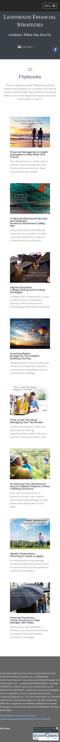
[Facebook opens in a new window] (55, 51)
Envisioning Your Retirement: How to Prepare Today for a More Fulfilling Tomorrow (30, 486)
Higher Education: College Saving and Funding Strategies (27, 290)
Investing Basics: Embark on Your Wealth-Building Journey (25, 356)
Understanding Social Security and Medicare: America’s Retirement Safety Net (28, 222)
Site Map (5, 728)
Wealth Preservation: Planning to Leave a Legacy (27, 555)
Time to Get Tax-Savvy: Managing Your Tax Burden (26, 421)
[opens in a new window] (30, 146)
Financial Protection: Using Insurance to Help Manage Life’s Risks (25, 620)
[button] (49, 5)
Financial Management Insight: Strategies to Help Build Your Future (29, 154)
